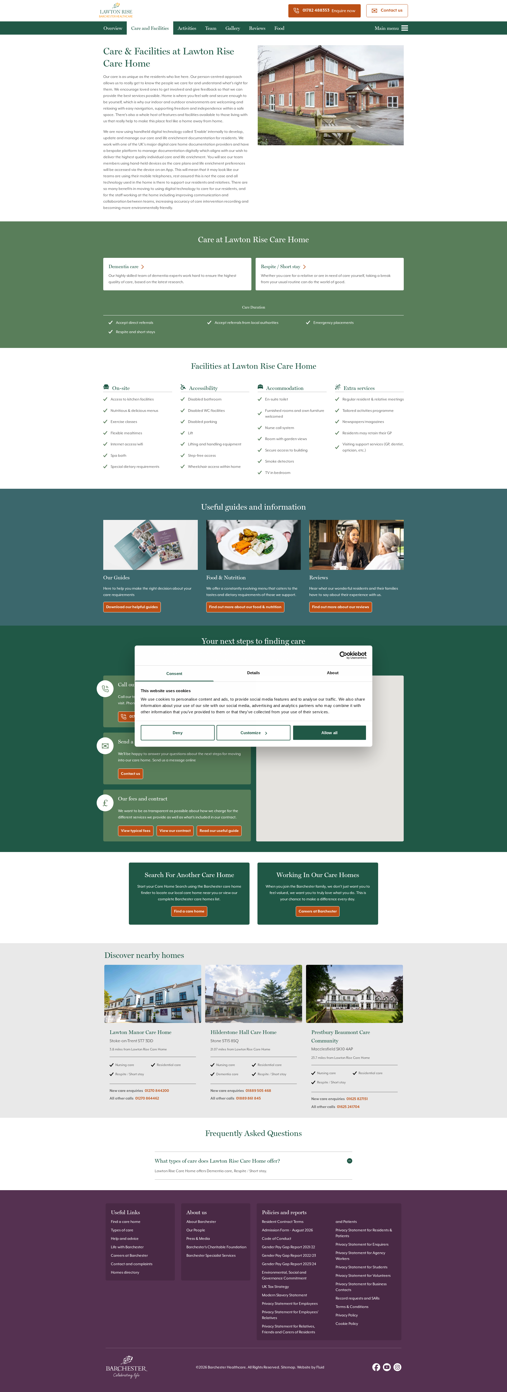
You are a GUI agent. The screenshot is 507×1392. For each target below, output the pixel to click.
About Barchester (201, 1221)
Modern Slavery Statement (284, 1295)
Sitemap (288, 1367)
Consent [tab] (174, 673)
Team (211, 28)
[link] (152, 1040)
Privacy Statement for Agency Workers (360, 1256)
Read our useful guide (219, 831)
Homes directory (125, 1272)
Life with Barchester (127, 1247)
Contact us (391, 10)
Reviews (257, 28)
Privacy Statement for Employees (290, 1303)
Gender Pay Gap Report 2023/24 (289, 1264)
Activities (187, 28)
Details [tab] (253, 672)
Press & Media (198, 1238)
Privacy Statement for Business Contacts (361, 1287)
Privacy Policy (347, 1315)
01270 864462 (147, 1098)
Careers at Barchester (318, 911)
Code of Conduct (276, 1238)
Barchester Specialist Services (211, 1255)
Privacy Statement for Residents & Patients (364, 1233)
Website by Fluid (310, 1367)
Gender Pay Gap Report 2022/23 (289, 1255)
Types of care (122, 1230)
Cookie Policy (347, 1323)
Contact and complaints (131, 1264)
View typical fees (136, 831)
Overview (113, 28)
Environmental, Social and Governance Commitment (284, 1275)
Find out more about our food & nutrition (245, 607)
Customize (251, 732)
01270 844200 (157, 1091)
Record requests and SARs (357, 1298)
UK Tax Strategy (275, 1286)
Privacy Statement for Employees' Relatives (290, 1315)
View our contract (175, 831)
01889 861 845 (248, 1098)
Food (279, 28)
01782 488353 (316, 10)
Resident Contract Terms (282, 1221)
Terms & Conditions (352, 1307)
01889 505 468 (258, 1091)
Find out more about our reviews (340, 607)
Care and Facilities (150, 28)
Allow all (329, 732)
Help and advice (125, 1238)
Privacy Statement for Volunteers (363, 1275)
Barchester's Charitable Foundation (216, 1247)
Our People (195, 1230)
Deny (177, 732)
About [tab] (333, 672)
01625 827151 (357, 1099)
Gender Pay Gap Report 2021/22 (288, 1247)
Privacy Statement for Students (361, 1267)
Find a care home (189, 911)
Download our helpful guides (132, 607)
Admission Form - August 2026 (287, 1230)
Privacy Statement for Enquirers (362, 1244)
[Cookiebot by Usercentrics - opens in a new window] (343, 655)
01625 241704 (348, 1107)
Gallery (233, 28)
